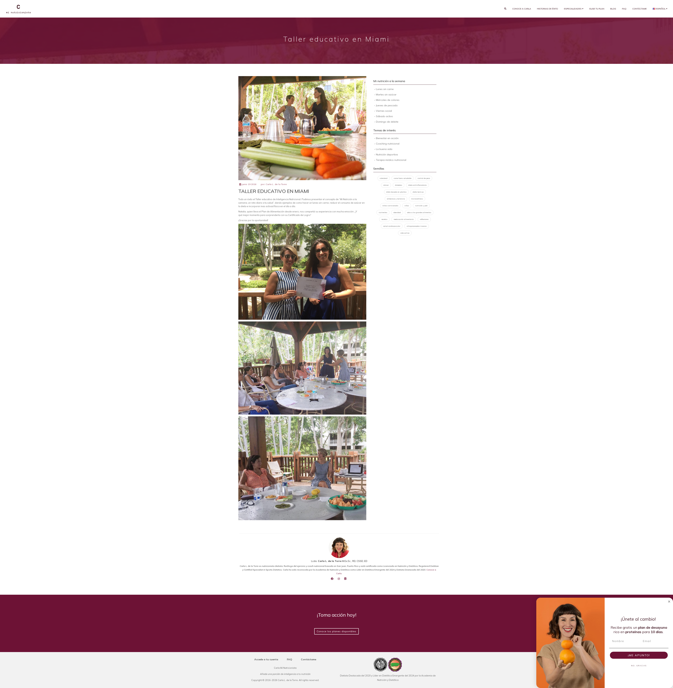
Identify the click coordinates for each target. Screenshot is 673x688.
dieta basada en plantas (396, 192)
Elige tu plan (596, 8)
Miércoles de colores (387, 100)
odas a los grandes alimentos (419, 212)
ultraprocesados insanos (417, 226)
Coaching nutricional (387, 143)
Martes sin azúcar (386, 94)
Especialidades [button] (573, 8)
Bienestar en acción (387, 138)
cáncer (386, 185)
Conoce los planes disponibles (336, 631)
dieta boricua (418, 192)
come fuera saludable (402, 178)
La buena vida (384, 149)
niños (407, 205)
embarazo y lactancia (396, 199)
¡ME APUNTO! (639, 655)
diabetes (398, 185)
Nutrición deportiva (387, 154)
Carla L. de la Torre (276, 184)
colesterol (384, 178)
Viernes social (384, 110)
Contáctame (639, 8)
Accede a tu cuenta (266, 659)
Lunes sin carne (385, 89)
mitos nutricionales (390, 205)
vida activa (404, 233)
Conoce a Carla (521, 8)
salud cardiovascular (391, 226)
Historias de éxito (547, 8)
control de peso (424, 178)
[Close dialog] (669, 601)
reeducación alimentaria (404, 219)
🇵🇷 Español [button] (659, 8)
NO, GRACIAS (639, 665)
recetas (384, 219)
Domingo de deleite (387, 121)
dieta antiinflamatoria (417, 185)
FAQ (624, 8)
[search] (505, 8)
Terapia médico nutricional (391, 160)
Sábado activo (384, 116)
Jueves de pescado (387, 105)
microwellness (417, 199)
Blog (613, 8)
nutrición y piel (421, 205)
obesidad (397, 212)
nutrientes (383, 212)
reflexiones (424, 219)
